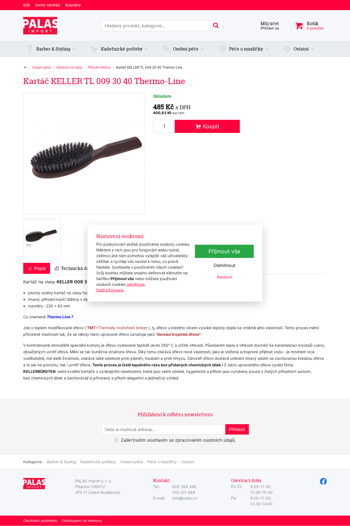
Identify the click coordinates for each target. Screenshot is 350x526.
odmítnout (136, 284)
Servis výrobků (47, 4)
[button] (51, 49)
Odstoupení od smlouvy (82, 520)
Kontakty (73, 4)
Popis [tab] (40, 268)
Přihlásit (237, 429)
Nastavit (224, 277)
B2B (26, 4)
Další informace (110, 290)
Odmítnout (224, 265)
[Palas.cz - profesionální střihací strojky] (25, 67)
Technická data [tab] (77, 268)
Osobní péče (41, 67)
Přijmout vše (224, 251)
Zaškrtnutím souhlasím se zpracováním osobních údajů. (178, 440)
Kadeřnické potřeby (98, 461)
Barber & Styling (61, 461)
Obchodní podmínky (40, 520)
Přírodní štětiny (99, 67)
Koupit (211, 126)
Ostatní (187, 461)
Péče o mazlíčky (162, 461)
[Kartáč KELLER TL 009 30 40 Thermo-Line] (84, 153)
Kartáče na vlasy (69, 67)
